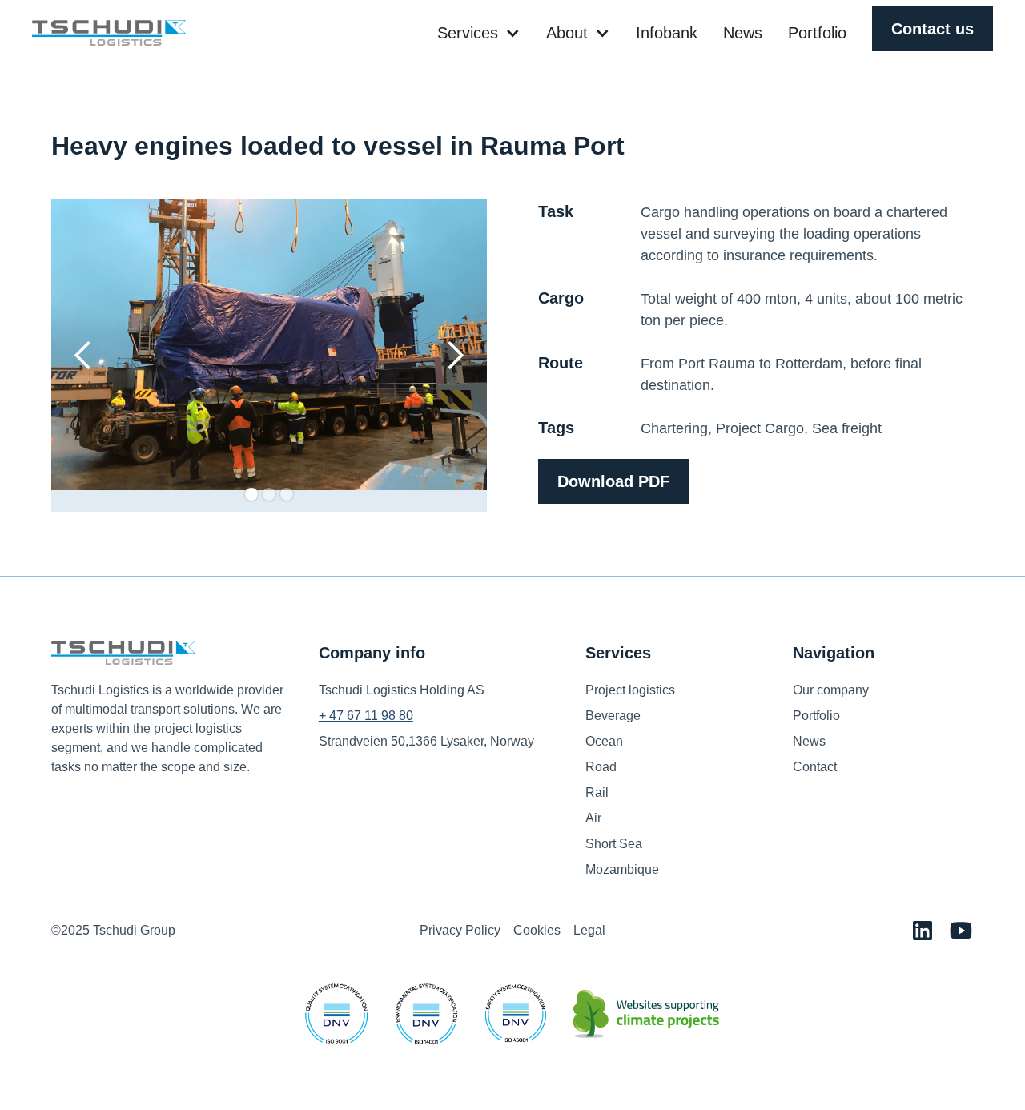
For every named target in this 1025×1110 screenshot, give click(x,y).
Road (601, 767)
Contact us (932, 29)
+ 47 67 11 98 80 (366, 715)
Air (593, 818)
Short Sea (613, 844)
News (742, 33)
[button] (478, 32)
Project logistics (630, 690)
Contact (815, 767)
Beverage (613, 715)
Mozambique (622, 869)
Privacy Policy (460, 930)
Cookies (537, 930)
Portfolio (817, 33)
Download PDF (613, 481)
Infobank (666, 33)
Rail (597, 792)
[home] (109, 33)
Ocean (604, 741)
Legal (589, 930)
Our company (831, 690)
